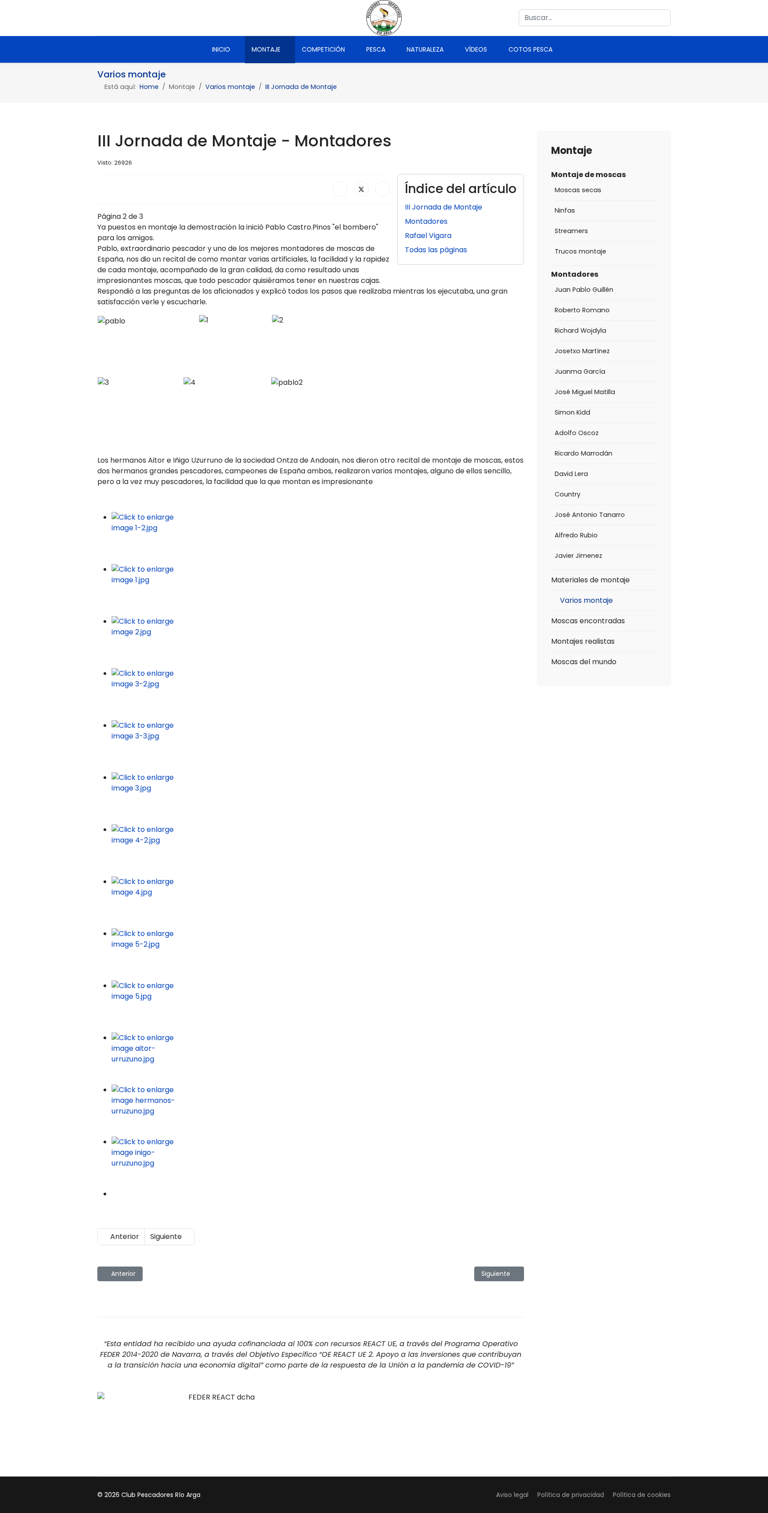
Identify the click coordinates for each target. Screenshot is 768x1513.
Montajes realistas (583, 641)
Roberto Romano (582, 310)
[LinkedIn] (382, 189)
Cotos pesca (530, 49)
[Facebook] (101, 17)
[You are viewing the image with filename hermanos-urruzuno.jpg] (318, 1111)
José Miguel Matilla (585, 391)
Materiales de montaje (590, 580)
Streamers (571, 230)
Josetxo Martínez (582, 351)
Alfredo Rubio (576, 535)
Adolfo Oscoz (577, 432)
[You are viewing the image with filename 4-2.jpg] (318, 850)
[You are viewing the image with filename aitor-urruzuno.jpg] (318, 1059)
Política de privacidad (570, 1494)
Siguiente (167, 1236)
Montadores (426, 221)
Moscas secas (578, 190)
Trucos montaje (580, 251)
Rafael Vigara (428, 235)
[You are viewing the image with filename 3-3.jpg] (318, 746)
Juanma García (580, 371)
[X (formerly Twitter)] (361, 189)
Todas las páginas (436, 250)
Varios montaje (586, 600)
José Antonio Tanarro (590, 514)
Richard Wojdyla (580, 330)
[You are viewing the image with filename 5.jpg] (318, 1006)
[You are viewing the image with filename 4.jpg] (318, 902)
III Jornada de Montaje (443, 207)
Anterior (123, 1236)
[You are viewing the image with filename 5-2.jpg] (318, 954)
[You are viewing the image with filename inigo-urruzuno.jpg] (318, 1163)
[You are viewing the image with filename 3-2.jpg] (318, 694)
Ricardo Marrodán (583, 453)
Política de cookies (642, 1494)
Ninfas (565, 210)
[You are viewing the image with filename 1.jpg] (318, 590)
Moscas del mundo (583, 662)
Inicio (221, 49)
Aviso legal (512, 1494)
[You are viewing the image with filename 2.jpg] (318, 642)
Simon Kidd (572, 412)
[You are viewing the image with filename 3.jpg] (318, 798)
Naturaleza (425, 49)
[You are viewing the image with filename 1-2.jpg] (318, 538)
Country (567, 494)
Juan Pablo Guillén (584, 289)
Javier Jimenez (578, 555)
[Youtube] (119, 17)
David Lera (571, 473)
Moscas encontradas (588, 621)
